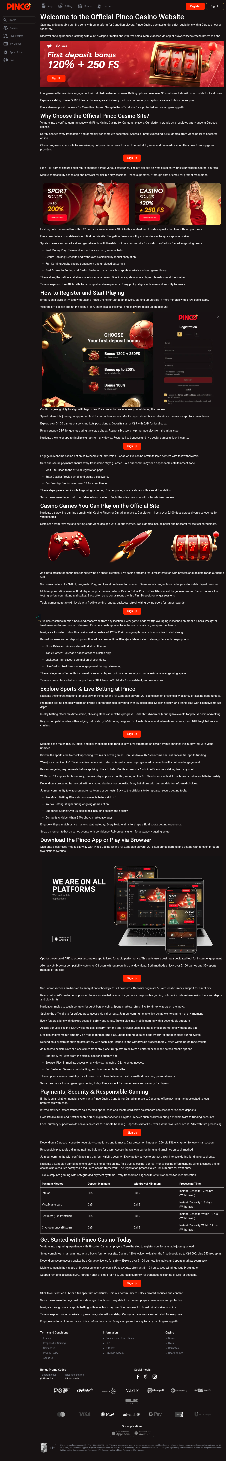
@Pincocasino (72, 1378)
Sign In (215, 6)
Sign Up (56, 78)
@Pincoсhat (46, 1378)
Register (195, 6)
